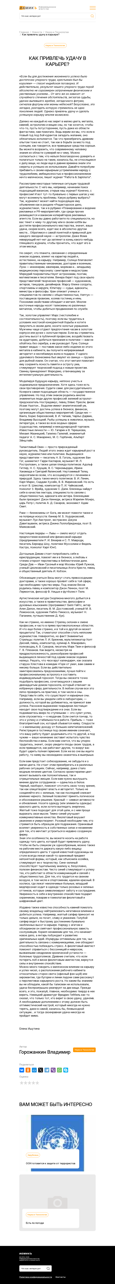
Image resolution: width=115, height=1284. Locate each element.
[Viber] (53, 1070)
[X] (40, 1070)
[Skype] (65, 1070)
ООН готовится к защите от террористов (50, 1163)
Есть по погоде (35, 1222)
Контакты (61, 1277)
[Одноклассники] (28, 1070)
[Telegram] (46, 1070)
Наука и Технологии (55, 45)
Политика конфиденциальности (35, 1277)
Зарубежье (33, 1155)
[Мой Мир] (34, 1070)
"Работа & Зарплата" (77, 177)
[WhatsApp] (59, 1070)
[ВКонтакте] (21, 1070)
